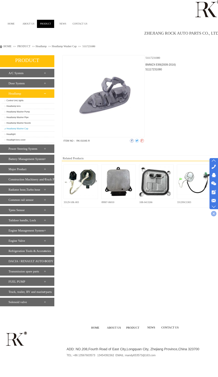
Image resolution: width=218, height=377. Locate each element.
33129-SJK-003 (71, 202)
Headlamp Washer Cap (64, 46)
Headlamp (41, 46)
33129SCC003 (184, 202)
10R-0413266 (145, 202)
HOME (7, 46)
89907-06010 (108, 202)
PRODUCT (24, 46)
